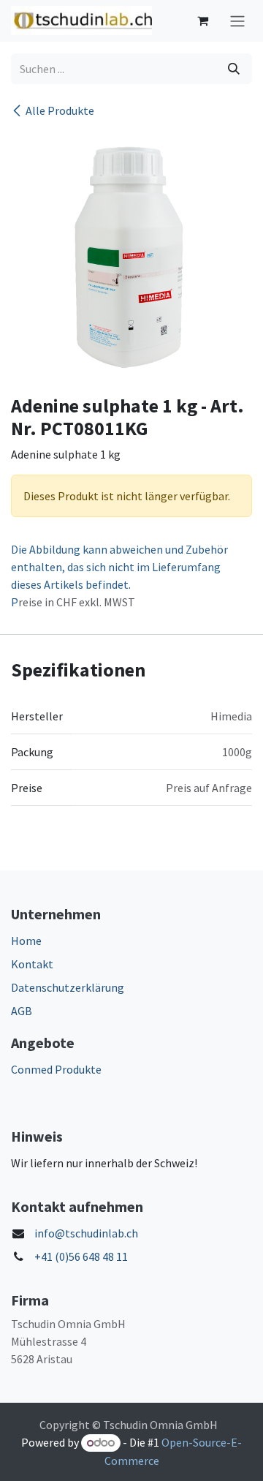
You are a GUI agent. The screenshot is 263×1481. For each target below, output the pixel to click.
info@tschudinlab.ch (86, 1233)
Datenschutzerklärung (67, 987)
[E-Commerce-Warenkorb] (202, 20)
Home (26, 940)
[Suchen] (234, 68)
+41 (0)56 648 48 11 (81, 1256)
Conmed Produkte (56, 1069)
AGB (21, 1010)
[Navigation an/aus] (237, 21)
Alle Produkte (60, 110)
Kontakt (32, 964)
